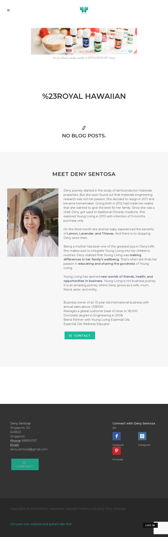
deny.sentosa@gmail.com (29, 449)
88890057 (29, 440)
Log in (150, 525)
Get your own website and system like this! (41, 524)
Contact (82, 335)
